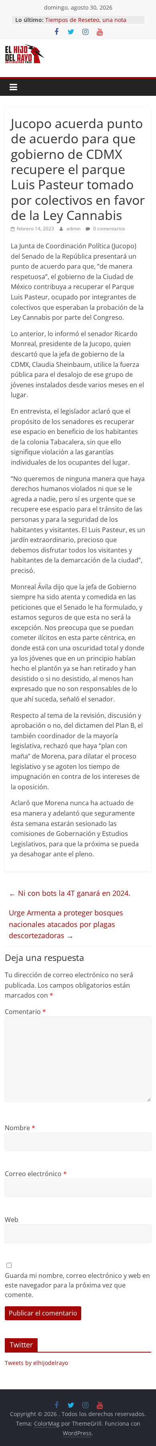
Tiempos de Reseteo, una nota (85, 20)
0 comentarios (108, 228)
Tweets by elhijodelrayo (36, 1363)
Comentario (25, 1011)
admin (74, 228)
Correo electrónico (36, 1173)
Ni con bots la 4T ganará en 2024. (69, 893)
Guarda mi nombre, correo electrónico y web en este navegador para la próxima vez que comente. (77, 1285)
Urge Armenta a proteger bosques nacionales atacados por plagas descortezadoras (66, 924)
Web (11, 1219)
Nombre (20, 1127)
